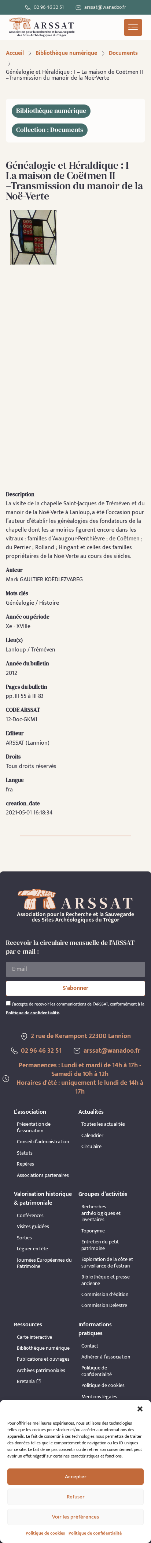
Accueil (15, 53)
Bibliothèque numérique (66, 53)
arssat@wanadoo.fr (112, 1050)
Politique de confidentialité (95, 1533)
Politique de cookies (45, 1533)
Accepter (75, 1476)
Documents (123, 53)
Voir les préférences (75, 1516)
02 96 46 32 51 (49, 7)
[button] (140, 1409)
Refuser (76, 1496)
